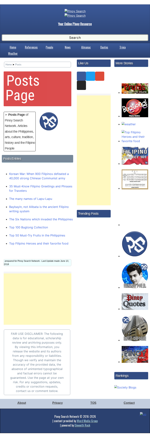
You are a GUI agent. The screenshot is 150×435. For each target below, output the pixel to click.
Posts (18, 64)
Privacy (57, 402)
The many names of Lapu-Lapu (30, 199)
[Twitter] (90, 76)
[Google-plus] (99, 76)
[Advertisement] (37, 299)
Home (13, 47)
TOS (93, 402)
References (31, 47)
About (21, 402)
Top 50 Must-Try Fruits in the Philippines (37, 235)
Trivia (122, 47)
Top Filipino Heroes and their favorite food (38, 243)
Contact (129, 402)
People (49, 47)
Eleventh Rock (82, 425)
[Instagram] (81, 85)
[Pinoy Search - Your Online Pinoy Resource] (75, 11)
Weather (13, 53)
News (68, 47)
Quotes (104, 47)
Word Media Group (87, 421)
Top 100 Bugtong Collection (28, 227)
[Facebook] (81, 76)
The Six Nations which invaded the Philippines (41, 219)
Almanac (86, 47)
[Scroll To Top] (143, 416)
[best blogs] (125, 386)
